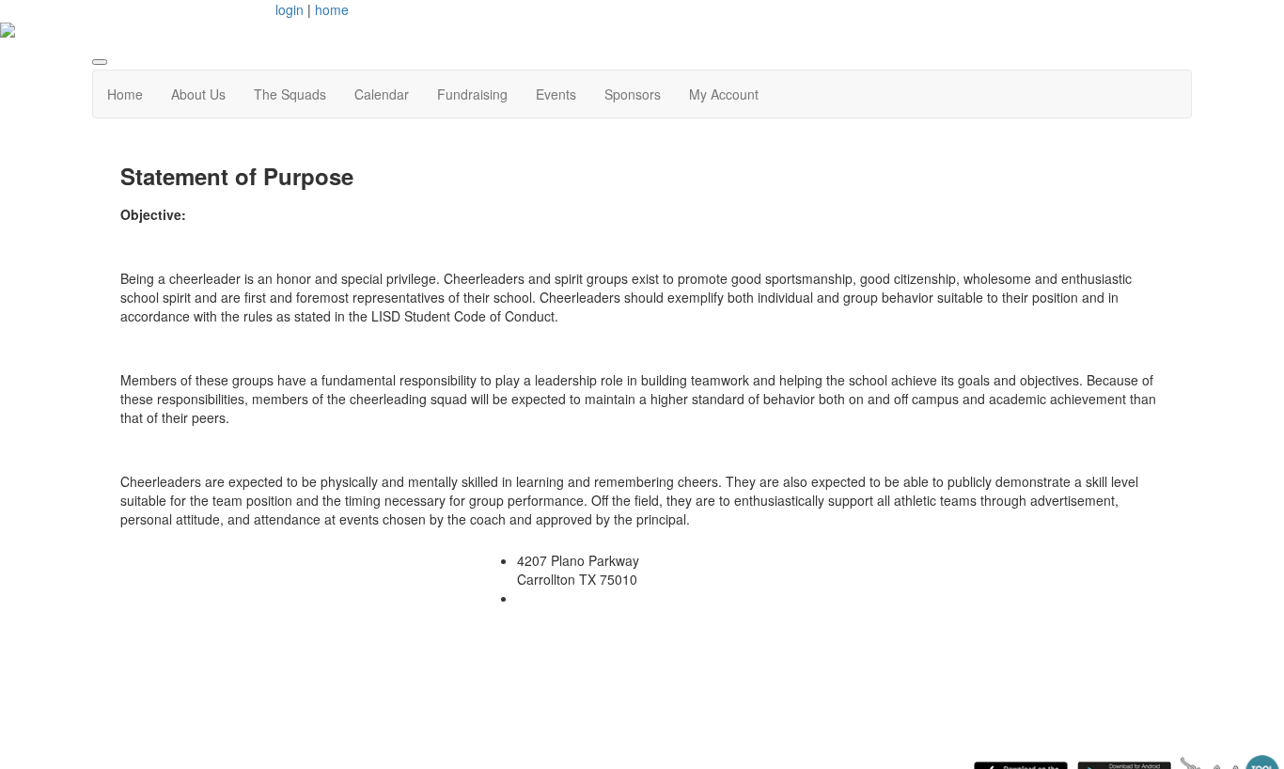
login (289, 9)
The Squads (290, 94)
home (332, 9)
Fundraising (472, 94)
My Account (724, 94)
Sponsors (632, 94)
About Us (198, 94)
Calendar (381, 94)
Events (556, 94)
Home (125, 94)
